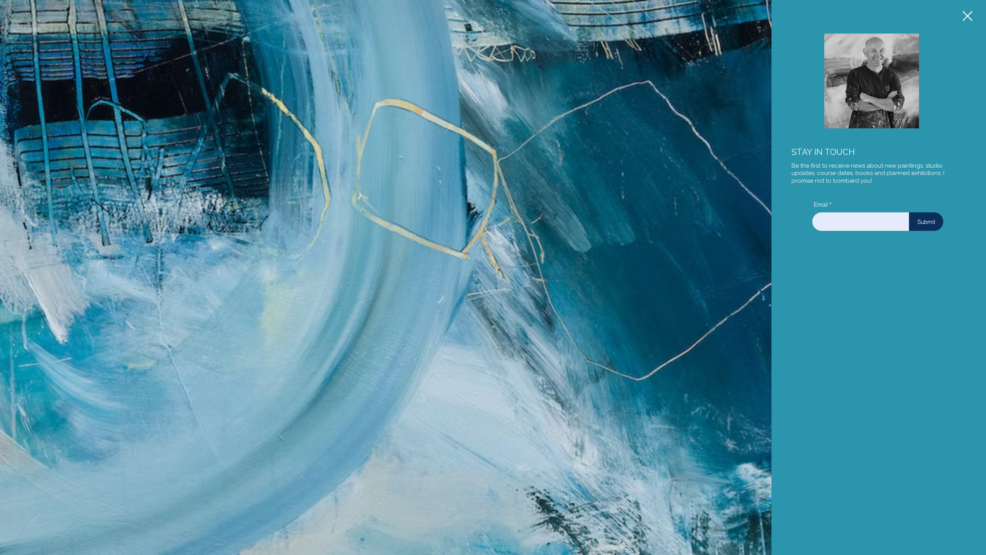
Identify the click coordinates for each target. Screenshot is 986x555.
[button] (968, 16)
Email (821, 204)
